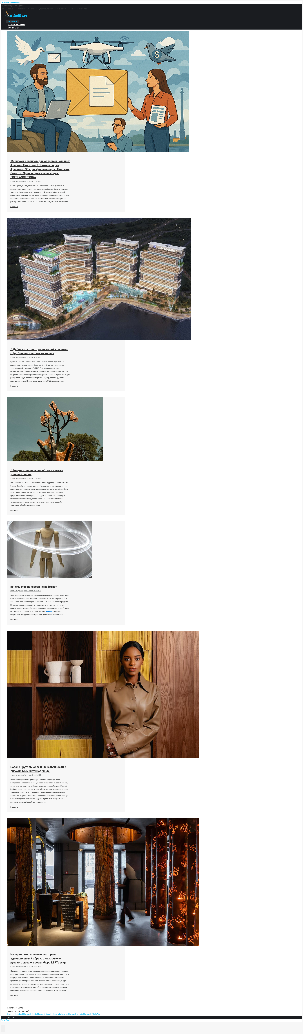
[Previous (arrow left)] (2, 1028)
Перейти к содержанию (10, 2)
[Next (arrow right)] (4, 1028)
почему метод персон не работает (33, 586)
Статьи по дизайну (17, 181)
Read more (14, 207)
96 (15, 1008)
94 (12, 1008)
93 (10, 1008)
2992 (21, 1008)
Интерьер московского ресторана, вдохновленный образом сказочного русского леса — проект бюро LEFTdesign (38, 958)
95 (14, 1008)
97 (17, 1008)
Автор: (28, 181)
